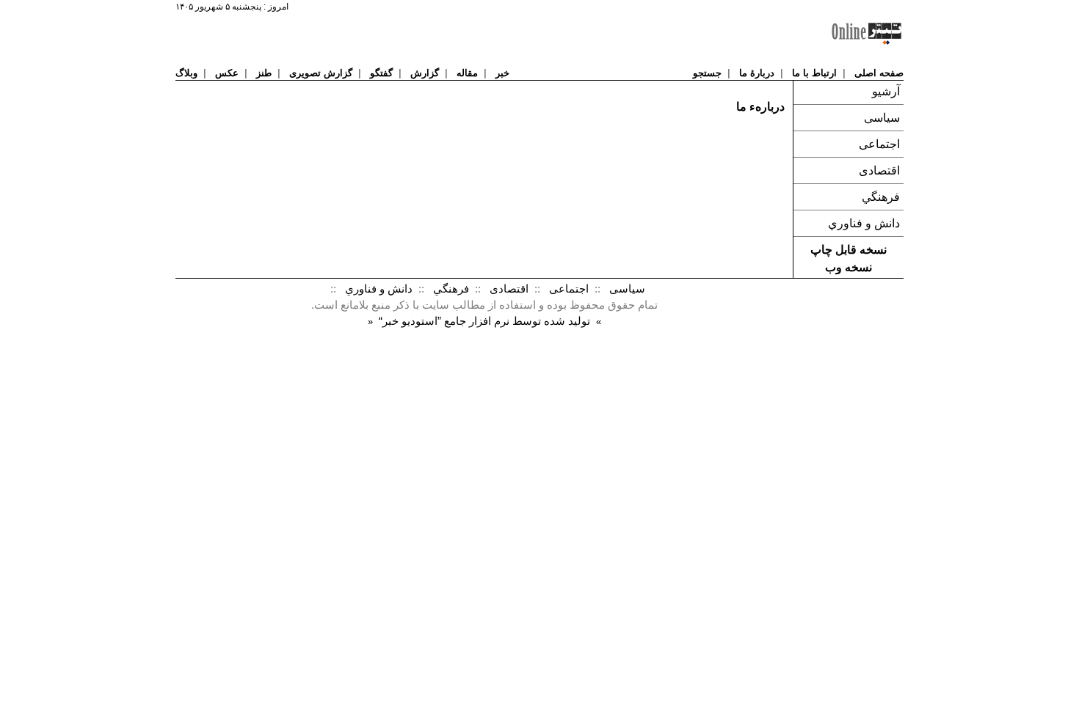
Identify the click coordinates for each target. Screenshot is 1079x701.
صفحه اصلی (879, 72)
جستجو (707, 72)
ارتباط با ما (814, 72)
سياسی (882, 117)
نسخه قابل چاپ (848, 249)
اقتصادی (879, 170)
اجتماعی (879, 144)
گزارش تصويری (320, 72)
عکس (227, 72)
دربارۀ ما (756, 72)
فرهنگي (881, 197)
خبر (502, 72)
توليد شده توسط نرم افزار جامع (484, 321)
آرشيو (886, 91)
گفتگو (381, 72)
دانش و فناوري (864, 223)
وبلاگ (186, 72)
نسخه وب (848, 267)
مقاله (467, 72)
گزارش (424, 72)
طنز (264, 72)
